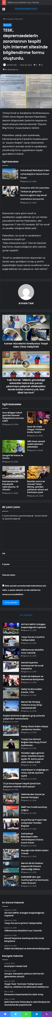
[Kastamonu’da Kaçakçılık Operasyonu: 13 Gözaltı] (13, 472)
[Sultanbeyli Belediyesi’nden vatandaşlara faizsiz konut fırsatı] (10, 173)
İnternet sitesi (8, 575)
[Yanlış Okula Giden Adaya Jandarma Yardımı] (11, 730)
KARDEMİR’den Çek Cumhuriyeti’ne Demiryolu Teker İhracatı (35, 880)
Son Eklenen (26, 615)
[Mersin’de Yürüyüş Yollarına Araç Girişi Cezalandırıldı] (11, 705)
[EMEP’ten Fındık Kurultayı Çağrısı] (11, 811)
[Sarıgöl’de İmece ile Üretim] (13, 446)
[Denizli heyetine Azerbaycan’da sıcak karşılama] (11, 666)
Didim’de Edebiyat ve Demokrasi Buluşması (32, 678)
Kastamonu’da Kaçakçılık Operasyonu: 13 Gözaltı (10, 485)
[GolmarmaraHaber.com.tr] (26, 8)
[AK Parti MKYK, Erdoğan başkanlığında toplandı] (11, 628)
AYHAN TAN (12, 65)
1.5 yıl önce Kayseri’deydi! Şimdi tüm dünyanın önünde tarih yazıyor (22, 785)
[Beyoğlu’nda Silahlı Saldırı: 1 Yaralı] (11, 854)
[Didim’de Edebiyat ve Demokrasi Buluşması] (11, 680)
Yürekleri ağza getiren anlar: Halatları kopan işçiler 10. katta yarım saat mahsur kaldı (32, 757)
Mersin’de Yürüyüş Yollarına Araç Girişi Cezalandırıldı (31, 704)
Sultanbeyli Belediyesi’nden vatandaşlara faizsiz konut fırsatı (34, 174)
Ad (4, 553)
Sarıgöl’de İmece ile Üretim (12, 457)
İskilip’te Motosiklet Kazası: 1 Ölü (31, 691)
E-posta (6, 564)
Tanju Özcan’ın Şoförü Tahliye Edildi (32, 639)
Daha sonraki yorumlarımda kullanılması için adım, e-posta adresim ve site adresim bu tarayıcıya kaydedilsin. (24, 590)
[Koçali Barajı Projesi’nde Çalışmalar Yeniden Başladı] (11, 823)
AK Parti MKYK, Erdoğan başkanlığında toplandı (33, 626)
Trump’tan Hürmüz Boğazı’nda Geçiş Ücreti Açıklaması (34, 742)
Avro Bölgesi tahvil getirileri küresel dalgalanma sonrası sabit (13, 416)
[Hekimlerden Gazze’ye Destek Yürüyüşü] (11, 798)
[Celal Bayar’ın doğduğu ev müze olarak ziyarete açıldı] (11, 773)
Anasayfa (9, 19)
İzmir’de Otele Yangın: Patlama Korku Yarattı (36, 429)
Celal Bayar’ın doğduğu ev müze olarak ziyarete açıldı (35, 772)
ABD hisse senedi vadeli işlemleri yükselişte (36, 444)
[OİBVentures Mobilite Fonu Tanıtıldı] (11, 653)
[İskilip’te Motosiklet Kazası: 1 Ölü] (11, 693)
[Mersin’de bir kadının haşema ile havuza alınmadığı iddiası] (11, 867)
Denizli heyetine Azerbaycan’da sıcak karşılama (32, 665)
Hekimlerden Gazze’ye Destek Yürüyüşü (33, 796)
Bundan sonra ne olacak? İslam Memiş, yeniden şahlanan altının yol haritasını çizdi (37, 487)
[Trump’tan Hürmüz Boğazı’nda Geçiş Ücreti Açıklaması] (11, 743)
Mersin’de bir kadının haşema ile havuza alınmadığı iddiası (32, 866)
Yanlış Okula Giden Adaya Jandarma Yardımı (34, 728)
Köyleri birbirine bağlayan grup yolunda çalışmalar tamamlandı (24, 717)
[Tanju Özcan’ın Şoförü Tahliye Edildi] (11, 641)
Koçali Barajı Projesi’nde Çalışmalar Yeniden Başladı (34, 822)
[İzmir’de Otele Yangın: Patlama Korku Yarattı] (38, 417)
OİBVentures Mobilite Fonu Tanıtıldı (23, 2)
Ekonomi (19, 19)
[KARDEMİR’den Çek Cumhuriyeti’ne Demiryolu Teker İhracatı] (11, 881)
